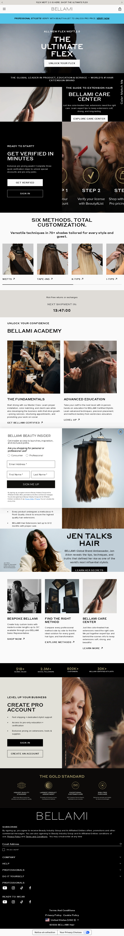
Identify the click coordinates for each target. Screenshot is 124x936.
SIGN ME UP (31, 484)
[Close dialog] (120, 431)
